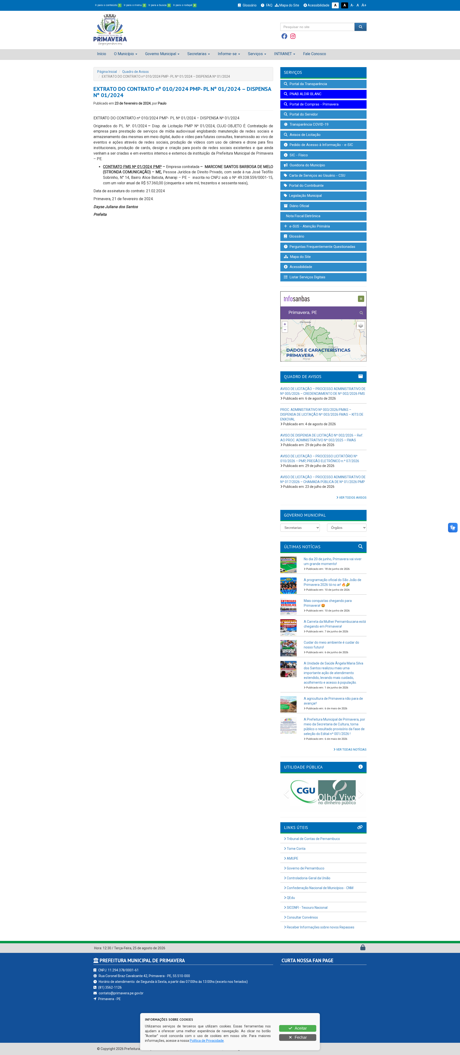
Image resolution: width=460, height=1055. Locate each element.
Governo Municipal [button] (160, 54)
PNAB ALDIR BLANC (305, 94)
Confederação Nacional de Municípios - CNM (319, 888)
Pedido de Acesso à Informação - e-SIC (321, 145)
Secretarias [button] (197, 54)
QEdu (290, 898)
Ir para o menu (134, 5)
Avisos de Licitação (305, 135)
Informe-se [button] (227, 54)
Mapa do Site (289, 5)
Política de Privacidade (207, 1041)
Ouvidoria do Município (307, 165)
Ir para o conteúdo (107, 5)
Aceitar (300, 1028)
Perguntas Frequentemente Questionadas (322, 247)
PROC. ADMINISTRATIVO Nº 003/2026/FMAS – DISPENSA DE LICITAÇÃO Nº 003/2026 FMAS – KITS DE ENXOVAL (321, 414)
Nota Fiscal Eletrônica (302, 216)
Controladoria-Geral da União (308, 878)
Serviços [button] (255, 54)
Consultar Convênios (302, 917)
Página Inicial (107, 72)
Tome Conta (295, 849)
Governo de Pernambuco (305, 868)
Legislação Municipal (305, 195)
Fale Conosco (314, 54)
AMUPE (292, 858)
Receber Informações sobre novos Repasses (320, 927)
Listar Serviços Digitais (307, 277)
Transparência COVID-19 (308, 124)
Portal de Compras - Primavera (314, 104)
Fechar (300, 1037)
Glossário (249, 5)
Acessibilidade (318, 5)
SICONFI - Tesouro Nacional (307, 907)
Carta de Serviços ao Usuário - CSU (316, 175)
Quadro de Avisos (135, 72)
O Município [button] (124, 54)
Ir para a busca (159, 5)
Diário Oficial (299, 206)
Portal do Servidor (303, 114)
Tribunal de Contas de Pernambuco (313, 839)
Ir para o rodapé (184, 5)
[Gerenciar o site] (363, 948)
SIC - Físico (298, 155)
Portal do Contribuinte (306, 185)
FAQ (268, 5)
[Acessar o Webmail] (357, 948)
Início (101, 54)
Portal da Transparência (308, 84)
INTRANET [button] (283, 54)
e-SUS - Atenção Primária (309, 226)
